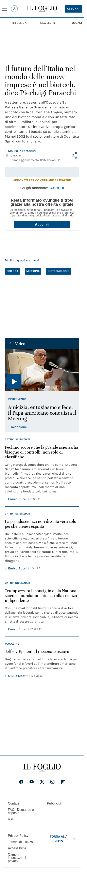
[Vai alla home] (42, 9)
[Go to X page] (42, 782)
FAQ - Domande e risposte (21, 811)
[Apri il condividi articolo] (74, 155)
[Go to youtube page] (32, 782)
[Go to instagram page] (52, 782)
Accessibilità (17, 848)
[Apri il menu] (5, 9)
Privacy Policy (18, 835)
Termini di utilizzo (20, 842)
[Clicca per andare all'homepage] (42, 768)
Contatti (13, 803)
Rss (11, 819)
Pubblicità (54, 803)
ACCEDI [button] (57, 188)
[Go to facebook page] (21, 782)
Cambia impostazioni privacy (17, 858)
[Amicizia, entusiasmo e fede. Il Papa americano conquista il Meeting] (42, 370)
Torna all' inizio (58, 839)
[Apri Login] (14, 8)
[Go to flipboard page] (63, 782)
